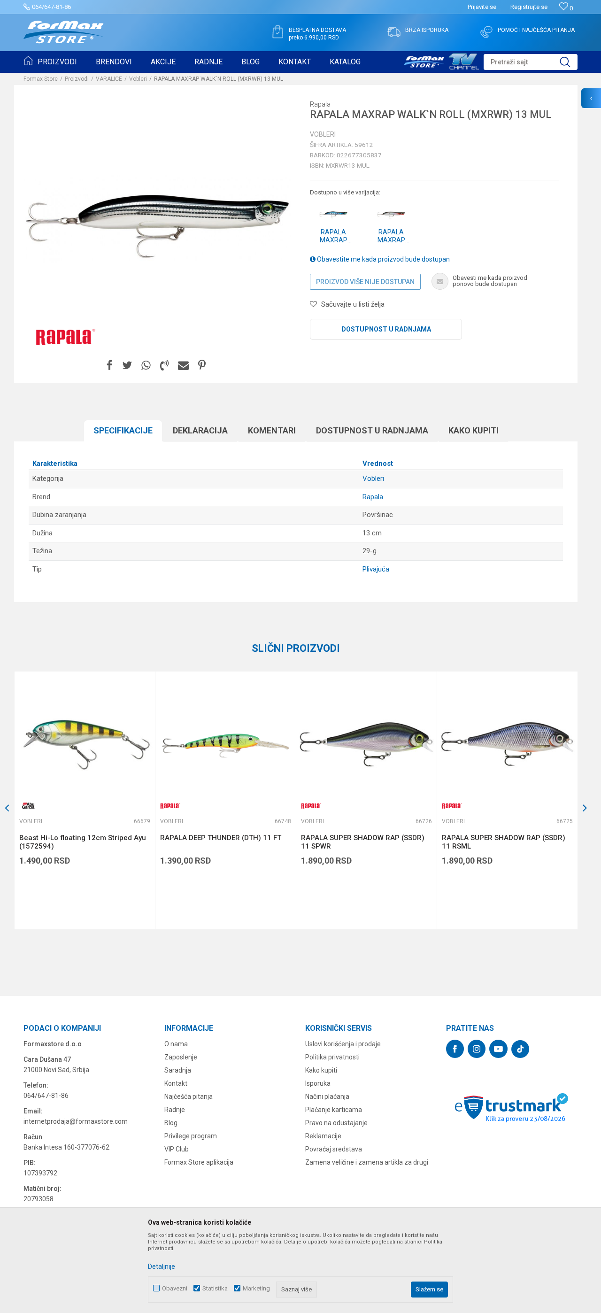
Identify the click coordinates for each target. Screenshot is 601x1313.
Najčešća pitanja (188, 1096)
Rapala (372, 497)
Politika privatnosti (332, 1057)
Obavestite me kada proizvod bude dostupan (383, 259)
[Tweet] (127, 365)
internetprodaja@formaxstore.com (75, 1121)
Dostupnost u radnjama (386, 329)
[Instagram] (476, 1049)
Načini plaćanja (327, 1096)
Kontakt (175, 1083)
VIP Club (176, 1149)
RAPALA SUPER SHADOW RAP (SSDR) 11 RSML (503, 842)
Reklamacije (323, 1136)
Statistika (215, 1288)
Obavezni (174, 1288)
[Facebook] (110, 365)
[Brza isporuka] (394, 32)
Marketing (256, 1288)
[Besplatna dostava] (277, 32)
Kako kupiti (473, 430)
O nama (176, 1044)
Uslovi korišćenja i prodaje (343, 1044)
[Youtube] (498, 1049)
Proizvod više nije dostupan (365, 282)
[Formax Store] (63, 32)
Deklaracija (200, 430)
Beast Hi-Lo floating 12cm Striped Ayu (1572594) (82, 842)
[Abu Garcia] (28, 806)
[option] (84, 800)
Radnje (174, 1109)
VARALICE (109, 79)
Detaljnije (161, 1266)
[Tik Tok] (520, 1049)
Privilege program (190, 1136)
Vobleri (138, 79)
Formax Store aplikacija (198, 1162)
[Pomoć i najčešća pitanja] (486, 32)
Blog (170, 1123)
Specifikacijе (123, 430)
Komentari (272, 430)
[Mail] (183, 365)
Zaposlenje (180, 1057)
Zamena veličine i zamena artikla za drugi (366, 1162)
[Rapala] (63, 336)
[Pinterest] (202, 365)
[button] (531, 62)
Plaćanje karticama (333, 1109)
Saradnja (177, 1070)
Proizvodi (77, 79)
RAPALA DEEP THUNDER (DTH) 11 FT (220, 838)
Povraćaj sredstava (333, 1149)
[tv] (441, 60)
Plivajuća (375, 569)
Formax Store (40, 79)
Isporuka (318, 1083)
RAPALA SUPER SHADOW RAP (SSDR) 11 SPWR (362, 842)
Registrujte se (528, 6)
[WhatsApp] (146, 365)
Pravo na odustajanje (336, 1123)
